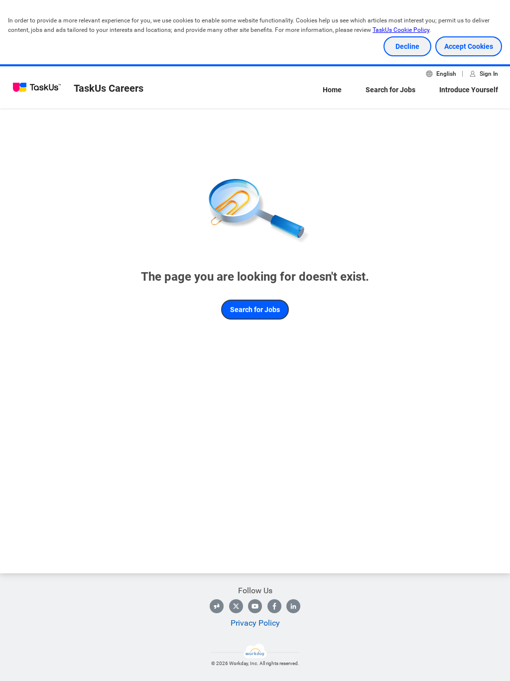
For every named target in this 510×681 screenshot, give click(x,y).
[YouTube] (255, 606)
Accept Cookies (468, 46)
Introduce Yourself (468, 90)
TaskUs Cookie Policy (401, 29)
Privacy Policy (255, 623)
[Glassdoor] (217, 606)
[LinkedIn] (293, 606)
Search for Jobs (390, 90)
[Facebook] (274, 606)
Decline (407, 46)
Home (332, 90)
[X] (236, 606)
